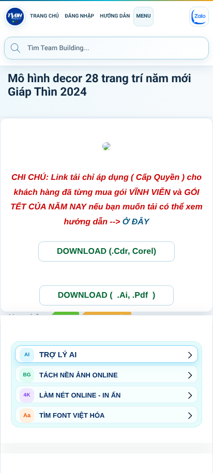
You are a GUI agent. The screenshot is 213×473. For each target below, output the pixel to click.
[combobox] (106, 48)
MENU (143, 16)
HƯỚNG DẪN (115, 16)
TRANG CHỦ (44, 16)
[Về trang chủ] (15, 16)
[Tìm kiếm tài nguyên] (15, 47)
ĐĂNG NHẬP (79, 16)
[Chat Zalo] (199, 16)
